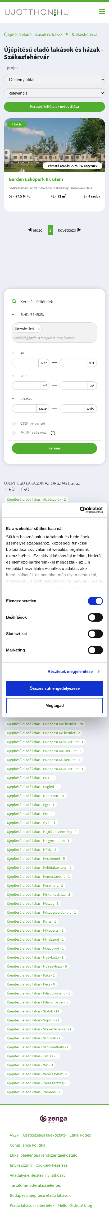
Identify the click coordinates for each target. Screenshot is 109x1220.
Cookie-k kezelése (51, 1165)
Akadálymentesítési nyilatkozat (37, 1175)
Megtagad (55, 705)
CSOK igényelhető (32, 423)
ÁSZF (14, 1135)
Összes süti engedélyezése (55, 688)
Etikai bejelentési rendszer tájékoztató (44, 1155)
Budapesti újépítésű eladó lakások (40, 1195)
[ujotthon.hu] (37, 12)
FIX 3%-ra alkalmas (33, 432)
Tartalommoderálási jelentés (35, 1185)
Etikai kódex (80, 1135)
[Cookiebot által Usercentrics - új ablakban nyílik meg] (80, 509)
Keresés (54, 448)
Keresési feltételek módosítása (54, 106)
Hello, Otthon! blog (75, 1205)
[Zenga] (53, 1119)
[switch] (95, 617)
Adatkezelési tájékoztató (44, 1135)
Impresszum (21, 1165)
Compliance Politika (27, 1145)
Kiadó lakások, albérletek (32, 1205)
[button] (53, 433)
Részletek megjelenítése (70, 671)
